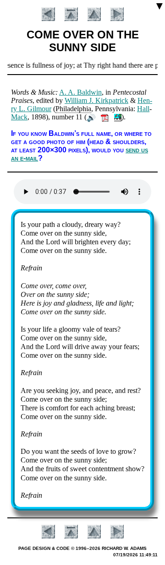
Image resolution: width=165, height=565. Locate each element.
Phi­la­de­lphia (73, 109)
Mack (19, 117)
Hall (143, 109)
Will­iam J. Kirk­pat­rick (96, 100)
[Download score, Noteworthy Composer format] (117, 117)
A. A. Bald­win (80, 92)
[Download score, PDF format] (105, 117)
